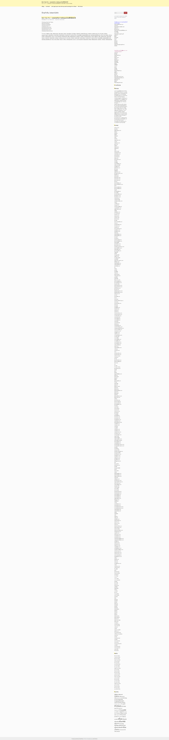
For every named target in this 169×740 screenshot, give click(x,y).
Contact (48, 6)
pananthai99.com (117, 360)
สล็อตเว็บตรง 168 (117, 620)
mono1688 (116, 337)
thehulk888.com (117, 494)
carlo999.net (116, 198)
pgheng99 (116, 376)
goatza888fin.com (118, 248)
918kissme (116, 148)
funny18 (115, 236)
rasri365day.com (117, 419)
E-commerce (117, 213)
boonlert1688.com (118, 194)
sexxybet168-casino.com (119, 444)
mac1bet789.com (117, 315)
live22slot (116, 299)
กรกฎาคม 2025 (117, 673)
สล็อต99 (115, 610)
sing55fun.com (117, 455)
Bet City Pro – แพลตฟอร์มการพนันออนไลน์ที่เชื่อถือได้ (55, 2)
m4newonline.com (118, 313)
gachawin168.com (118, 239)
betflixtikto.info (117, 177)
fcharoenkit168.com (118, 221)
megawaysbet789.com (119, 328)
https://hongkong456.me (119, 44)
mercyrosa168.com (118, 329)
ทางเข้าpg (116, 575)
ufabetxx (116, 516)
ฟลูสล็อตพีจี (116, 588)
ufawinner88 (116, 528)
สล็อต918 (116, 607)
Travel (115, 502)
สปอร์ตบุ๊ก (116, 596)
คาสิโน (43, 36)
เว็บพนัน (82, 36)
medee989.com (117, 325)
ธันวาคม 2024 (117, 682)
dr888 (115, 210)
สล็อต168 (116, 43)
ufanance (116, 524)
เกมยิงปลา (78, 36)
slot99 (115, 56)
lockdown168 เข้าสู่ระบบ (118, 300)
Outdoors (116, 357)
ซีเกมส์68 (116, 568)
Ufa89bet (116, 513)
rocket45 (116, 426)
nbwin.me (116, 346)
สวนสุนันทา (116, 622)
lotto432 (116, 304)
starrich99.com (117, 483)
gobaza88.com (117, 249)
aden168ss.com (117, 153)
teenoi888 (116, 488)
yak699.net (116, 559)
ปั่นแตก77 (116, 584)
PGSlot (105, 33)
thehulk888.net (117, 495)
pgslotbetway (117, 78)
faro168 (115, 220)
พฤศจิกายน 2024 (117, 683)
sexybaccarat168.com (96, 35)
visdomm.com (117, 545)
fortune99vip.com (118, 228)
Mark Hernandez (60, 19)
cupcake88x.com (117, 207)
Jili (72, 33)
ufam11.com (116, 521)
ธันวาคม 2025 (117, 666)
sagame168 (116, 436)
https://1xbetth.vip (117, 70)
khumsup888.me (117, 281)
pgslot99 (116, 387)
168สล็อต (116, 133)
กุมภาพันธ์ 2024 (117, 689)
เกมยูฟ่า (115, 628)
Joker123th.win (84, 33)
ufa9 (115, 515)
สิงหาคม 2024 (117, 687)
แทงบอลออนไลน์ (117, 646)
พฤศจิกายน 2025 (117, 668)
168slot (115, 131)
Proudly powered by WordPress (77, 738)
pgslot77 (116, 35)
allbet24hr (116, 158)
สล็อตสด (115, 614)
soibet (115, 472)
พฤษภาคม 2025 (117, 676)
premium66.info (117, 401)
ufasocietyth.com (117, 527)
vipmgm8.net (117, 544)
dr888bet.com (117, 212)
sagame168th (117, 437)
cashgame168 (117, 199)
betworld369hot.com (118, 184)
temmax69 (116, 490)
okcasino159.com (117, 353)
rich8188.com (117, 423)
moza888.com (117, 340)
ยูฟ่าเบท (115, 592)
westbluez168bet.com (118, 549)
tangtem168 (116, 485)
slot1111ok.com (117, 465)
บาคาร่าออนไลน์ (58, 36)
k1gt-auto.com (117, 279)
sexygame (118, 713)
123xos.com (116, 127)
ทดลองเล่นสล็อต (117, 573)
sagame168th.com (86, 35)
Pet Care (116, 362)
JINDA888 (116, 62)
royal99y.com (117, 429)
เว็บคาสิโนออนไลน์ (117, 632)
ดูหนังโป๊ (115, 69)
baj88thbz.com (117, 171)
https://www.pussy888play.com (120, 30)
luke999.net (116, 308)
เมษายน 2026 (116, 661)
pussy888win (117, 415)
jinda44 (115, 58)
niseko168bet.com (118, 347)
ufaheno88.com (117, 520)
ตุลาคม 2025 (116, 669)
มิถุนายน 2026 (117, 658)
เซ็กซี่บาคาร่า (116, 631)
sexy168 (115, 447)
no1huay (89, 33)
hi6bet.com (116, 256)
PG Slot (102, 33)
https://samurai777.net (118, 76)
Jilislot (74, 33)
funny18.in (69, 33)
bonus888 (116, 192)
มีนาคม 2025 (116, 679)
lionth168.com (117, 296)
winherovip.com (117, 550)
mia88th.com (117, 332)
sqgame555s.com (118, 476)
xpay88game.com (118, 556)
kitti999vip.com (117, 288)
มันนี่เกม (115, 589)
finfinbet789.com (117, 224)
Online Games (117, 355)
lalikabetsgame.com (118, 290)
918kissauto (116, 147)
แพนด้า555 (116, 649)
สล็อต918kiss (116, 609)
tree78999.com (117, 503)
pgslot (115, 63)
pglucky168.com (117, 380)
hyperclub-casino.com (118, 260)
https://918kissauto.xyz (118, 24)
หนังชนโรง (116, 25)
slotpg (115, 68)
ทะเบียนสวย (116, 574)
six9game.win (117, 458)
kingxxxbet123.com (118, 285)
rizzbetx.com (117, 425)
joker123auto (117, 274)
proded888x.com (117, 404)
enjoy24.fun (116, 216)
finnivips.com (117, 225)
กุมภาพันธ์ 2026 (117, 664)
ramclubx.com (117, 416)
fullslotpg (116, 37)
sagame (121, 711)
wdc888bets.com (117, 548)
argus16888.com (117, 163)
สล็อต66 (115, 45)
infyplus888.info (117, 264)
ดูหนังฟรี (115, 42)
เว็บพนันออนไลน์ (87, 36)
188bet (115, 134)
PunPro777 (67, 35)
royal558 (116, 427)
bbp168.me (116, 174)
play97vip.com (117, 397)
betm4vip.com (117, 180)
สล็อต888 (116, 61)
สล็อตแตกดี (116, 621)
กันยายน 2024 (117, 686)
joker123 (116, 27)
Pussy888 (79, 35)
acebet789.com (117, 152)
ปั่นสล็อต (115, 581)
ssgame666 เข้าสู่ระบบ (118, 481)
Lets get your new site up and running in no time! (63, 6)
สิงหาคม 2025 (117, 672)
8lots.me (116, 144)
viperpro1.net (116, 542)
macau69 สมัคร (117, 317)
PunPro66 (56, 35)
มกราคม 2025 (117, 680)
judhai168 (116, 278)
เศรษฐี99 (116, 645)
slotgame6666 (117, 467)
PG (99, 33)
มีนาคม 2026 (116, 662)
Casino (64, 33)
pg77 (115, 371)
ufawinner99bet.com (118, 530)
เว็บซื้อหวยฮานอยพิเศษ (118, 633)
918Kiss (48, 33)
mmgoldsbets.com (118, 335)
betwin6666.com (117, 183)
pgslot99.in (51, 35)
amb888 (116, 162)
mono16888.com (117, 339)
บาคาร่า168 (116, 32)
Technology (116, 487)
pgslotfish (116, 391)
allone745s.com (117, 159)
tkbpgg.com (116, 499)
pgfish (115, 372)
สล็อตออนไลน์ (73, 36)
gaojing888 (116, 242)
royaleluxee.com (117, 432)
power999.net (117, 400)
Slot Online (105, 35)
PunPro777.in (94, 37)
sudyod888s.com (117, 484)
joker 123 (116, 75)
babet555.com (117, 167)
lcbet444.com (117, 293)
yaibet (115, 557)
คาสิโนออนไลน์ (48, 36)
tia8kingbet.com (117, 498)
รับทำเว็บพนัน (116, 595)
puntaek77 (116, 412)
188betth (116, 135)
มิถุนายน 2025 (117, 675)
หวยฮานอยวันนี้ (117, 625)
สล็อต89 (115, 606)
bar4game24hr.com (118, 173)
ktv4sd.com (116, 289)
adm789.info (116, 155)
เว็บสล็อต (116, 639)
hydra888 (116, 259)
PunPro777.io (74, 35)
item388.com (117, 266)
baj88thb (116, 170)
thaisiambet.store (117, 491)
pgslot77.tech (45, 35)
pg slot (115, 74)
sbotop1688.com (117, 441)
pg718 (115, 369)
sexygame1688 (117, 452)
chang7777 (116, 205)
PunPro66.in (62, 35)
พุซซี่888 (116, 64)
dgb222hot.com (117, 209)
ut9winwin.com (117, 534)
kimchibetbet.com (118, 282)
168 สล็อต (116, 129)
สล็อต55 (115, 602)
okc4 (115, 351)
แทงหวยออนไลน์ (117, 647)
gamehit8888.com (118, 241)
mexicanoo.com (117, 331)
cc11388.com (116, 203)
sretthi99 (116, 477)
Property (116, 405)
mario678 (116, 321)
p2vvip (115, 358)
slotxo (115, 67)
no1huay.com (95, 33)
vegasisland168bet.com (119, 538)
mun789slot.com (117, 342)
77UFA (115, 141)
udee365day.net (117, 509)
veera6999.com (117, 535)
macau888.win (117, 318)
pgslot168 (116, 383)
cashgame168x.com (118, 201)
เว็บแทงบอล (116, 642)
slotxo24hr (116, 470)
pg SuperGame (117, 368)
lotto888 (116, 306)
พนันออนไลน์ (64, 36)
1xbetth (115, 138)
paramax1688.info (117, 361)
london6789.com (117, 303)
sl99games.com (117, 461)
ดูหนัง (115, 39)
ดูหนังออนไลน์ (116, 29)
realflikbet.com (117, 420)
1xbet (115, 137)
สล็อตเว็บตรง (116, 57)
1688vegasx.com (117, 130)
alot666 (115, 160)
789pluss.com (117, 142)
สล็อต (68, 36)
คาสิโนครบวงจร (117, 566)
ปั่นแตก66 (116, 582)
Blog (43, 6)
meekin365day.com (118, 326)
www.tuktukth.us (117, 555)
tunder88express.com (118, 506)
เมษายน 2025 (116, 677)
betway (115, 181)
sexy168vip (116, 448)
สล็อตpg (115, 611)
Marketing (116, 324)
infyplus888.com (117, 263)
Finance (116, 223)
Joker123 (78, 33)
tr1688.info (116, 501)
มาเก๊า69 (116, 591)
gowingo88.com (117, 250)
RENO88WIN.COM (118, 422)
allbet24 (116, 73)
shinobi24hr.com (117, 454)
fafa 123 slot (116, 218)
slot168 (115, 54)
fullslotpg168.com (117, 234)
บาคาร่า (52, 36)
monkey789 (116, 336)
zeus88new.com (117, 563)
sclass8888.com (117, 443)
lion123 (115, 295)
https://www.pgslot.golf (119, 33)
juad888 (116, 277)
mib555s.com (117, 333)
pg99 (115, 36)
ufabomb (116, 517)
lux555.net (116, 310)
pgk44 (115, 379)
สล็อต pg (116, 599)
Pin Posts (80, 6)
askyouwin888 (117, 165)
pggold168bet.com (118, 373)
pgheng (116, 375)
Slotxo (110, 35)
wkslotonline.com (118, 552)
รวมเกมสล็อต (116, 593)
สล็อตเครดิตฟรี (116, 617)
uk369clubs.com (117, 531)
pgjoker (115, 378)
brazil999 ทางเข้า (117, 195)
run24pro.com (117, 433)
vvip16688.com (117, 546)
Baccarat (61, 33)
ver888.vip (116, 541)
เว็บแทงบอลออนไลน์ (117, 643)
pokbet (115, 398)
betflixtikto (116, 176)
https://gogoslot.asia (118, 82)
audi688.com (117, 166)
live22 (115, 38)
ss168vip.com (117, 479)
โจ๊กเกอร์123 (116, 650)
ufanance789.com (118, 526)
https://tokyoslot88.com (119, 77)
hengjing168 (116, 254)
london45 (116, 301)
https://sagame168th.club (119, 26)
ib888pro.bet (116, 261)
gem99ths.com (117, 243)
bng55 (115, 189)
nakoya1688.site (117, 344)
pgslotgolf (116, 393)
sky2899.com (117, 459)
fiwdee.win (116, 227)
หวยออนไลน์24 (117, 624)
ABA (51, 33)
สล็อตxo (115, 613)
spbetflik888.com (117, 473)
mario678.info (117, 322)
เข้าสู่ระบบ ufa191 (117, 629)
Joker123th (52, 37)
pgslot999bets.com (118, 390)
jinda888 (116, 271)
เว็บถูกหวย (116, 635)
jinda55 (115, 270)
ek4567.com (116, 214)
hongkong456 (117, 257)
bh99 (115, 185)
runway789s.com (117, 434)
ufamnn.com (117, 523)
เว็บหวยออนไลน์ (117, 640)
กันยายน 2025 (117, 671)
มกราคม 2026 (117, 665)
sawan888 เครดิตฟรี (118, 440)
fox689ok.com (117, 230)
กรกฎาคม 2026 (117, 657)
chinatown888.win (118, 206)
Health (115, 253)
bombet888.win (117, 191)
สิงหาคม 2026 (117, 655)
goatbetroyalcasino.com (119, 246)
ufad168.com (116, 519)
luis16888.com (117, 307)
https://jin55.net (117, 55)
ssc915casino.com (117, 480)
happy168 (116, 252)
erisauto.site (116, 217)
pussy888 (116, 31)
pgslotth (116, 394)
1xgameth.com (117, 140)
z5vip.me (116, 560)
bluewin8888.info (117, 187)
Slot (102, 35)
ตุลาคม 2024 (116, 684)
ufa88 (115, 512)
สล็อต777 (116, 603)
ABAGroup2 (55, 33)
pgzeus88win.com (118, 396)
